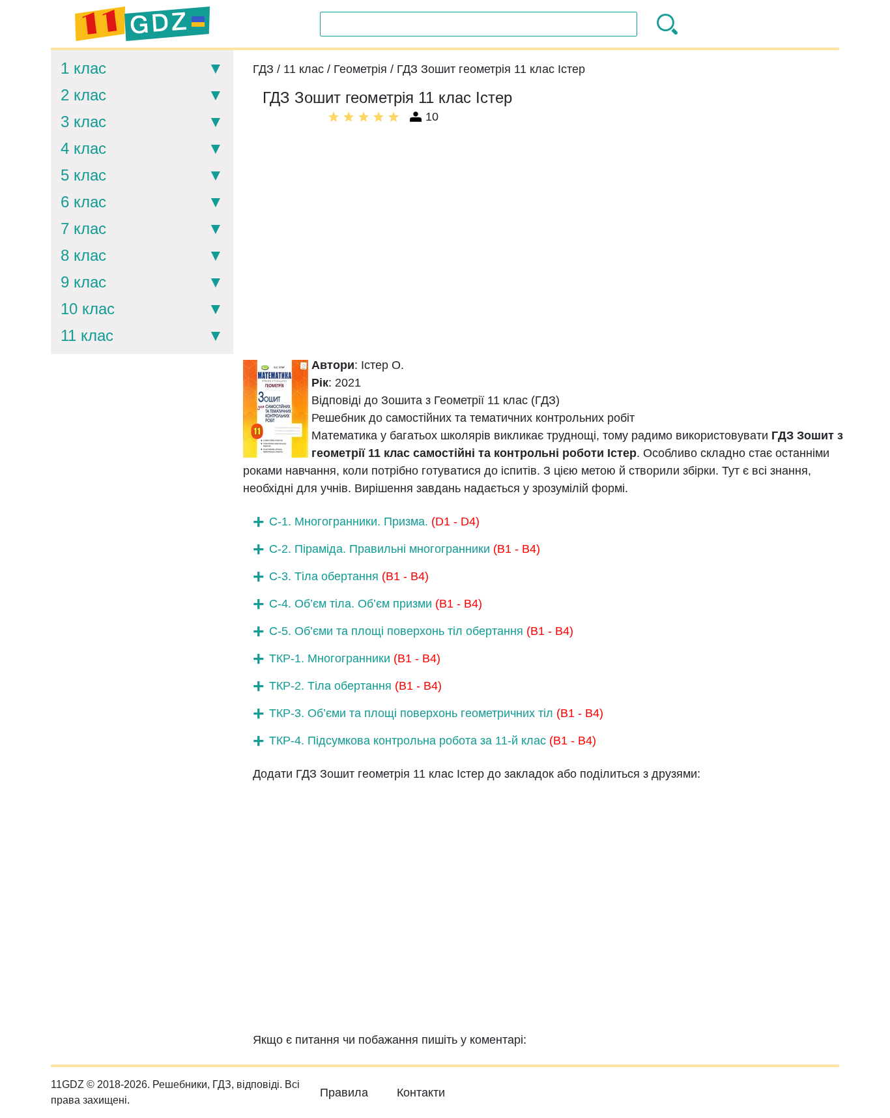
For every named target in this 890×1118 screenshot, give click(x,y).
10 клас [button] (88, 308)
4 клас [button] (83, 148)
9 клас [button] (83, 282)
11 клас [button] (87, 335)
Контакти (421, 1092)
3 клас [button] (83, 121)
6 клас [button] (83, 202)
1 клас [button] (83, 68)
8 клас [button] (83, 255)
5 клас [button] (83, 175)
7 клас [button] (83, 228)
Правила (344, 1092)
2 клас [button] (83, 95)
